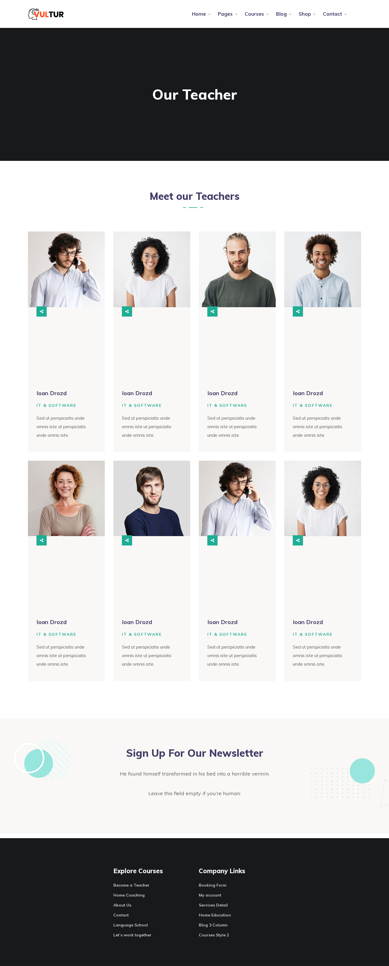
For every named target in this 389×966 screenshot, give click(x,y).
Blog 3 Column (213, 925)
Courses (254, 14)
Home (199, 14)
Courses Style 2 (214, 935)
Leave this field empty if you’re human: (194, 793)
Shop (305, 14)
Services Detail (213, 905)
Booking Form (212, 885)
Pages (225, 14)
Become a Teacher (131, 885)
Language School (130, 925)
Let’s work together (132, 935)
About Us (122, 905)
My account (210, 895)
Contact (332, 14)
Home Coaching (129, 895)
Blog (281, 14)
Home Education (215, 915)
